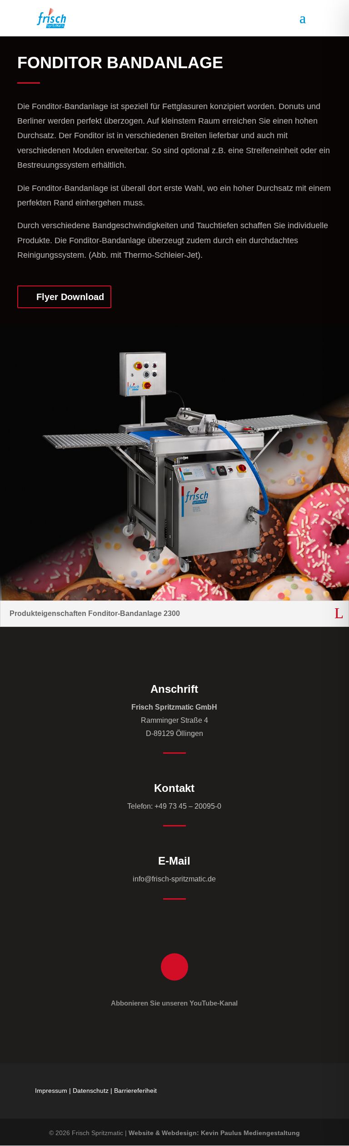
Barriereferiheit (135, 1090)
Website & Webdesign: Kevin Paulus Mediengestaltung (214, 1132)
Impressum (51, 1090)
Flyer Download (70, 297)
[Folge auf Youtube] (174, 967)
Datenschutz (91, 1090)
